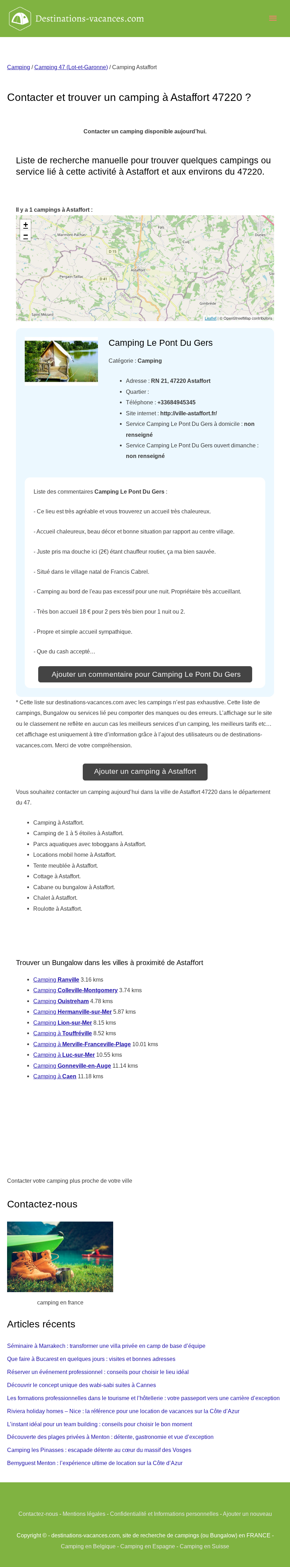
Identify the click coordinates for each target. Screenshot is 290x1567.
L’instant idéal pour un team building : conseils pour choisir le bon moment (99, 1424)
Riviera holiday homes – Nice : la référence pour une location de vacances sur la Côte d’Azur (123, 1411)
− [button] (25, 235)
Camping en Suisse (204, 1546)
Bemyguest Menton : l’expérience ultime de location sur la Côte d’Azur (94, 1463)
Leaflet (210, 318)
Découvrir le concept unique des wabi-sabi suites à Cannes (81, 1385)
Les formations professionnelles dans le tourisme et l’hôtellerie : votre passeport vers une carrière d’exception (143, 1398)
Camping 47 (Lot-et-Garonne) (71, 67)
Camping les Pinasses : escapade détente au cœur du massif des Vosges (99, 1450)
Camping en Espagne (147, 1546)
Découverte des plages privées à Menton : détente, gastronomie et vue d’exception (110, 1437)
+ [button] (25, 224)
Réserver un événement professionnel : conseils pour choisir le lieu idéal (98, 1372)
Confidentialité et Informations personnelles (164, 1514)
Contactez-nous (38, 1514)
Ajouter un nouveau (247, 1514)
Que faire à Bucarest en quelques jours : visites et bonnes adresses (91, 1359)
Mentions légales (84, 1514)
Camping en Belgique (88, 1546)
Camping (18, 67)
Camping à (62, 1033)
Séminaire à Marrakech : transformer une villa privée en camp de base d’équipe (106, 1346)
